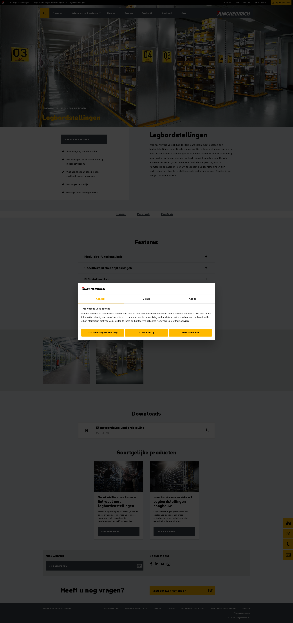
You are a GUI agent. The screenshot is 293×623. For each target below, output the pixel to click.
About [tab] (192, 298)
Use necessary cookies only (103, 332)
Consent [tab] (100, 298)
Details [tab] (146, 298)
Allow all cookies (190, 332)
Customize (144, 332)
